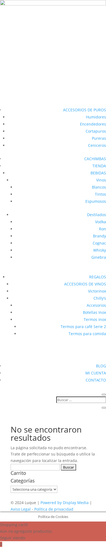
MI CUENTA (95, 373)
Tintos (100, 194)
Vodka (100, 221)
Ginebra (98, 257)
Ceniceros (97, 145)
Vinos (101, 180)
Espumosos (95, 201)
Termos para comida (87, 333)
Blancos (99, 187)
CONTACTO (96, 380)
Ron (102, 228)
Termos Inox (95, 319)
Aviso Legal (21, 509)
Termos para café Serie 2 (83, 326)
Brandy (99, 236)
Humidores (96, 117)
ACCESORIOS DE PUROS (84, 109)
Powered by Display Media (65, 502)
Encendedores (93, 124)
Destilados (96, 214)
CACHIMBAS (95, 158)
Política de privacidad (53, 509)
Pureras (99, 138)
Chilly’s (99, 298)
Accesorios (96, 305)
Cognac (99, 243)
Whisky (99, 250)
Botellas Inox (94, 312)
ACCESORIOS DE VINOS (85, 284)
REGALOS (97, 276)
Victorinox (97, 291)
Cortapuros (96, 131)
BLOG (101, 365)
